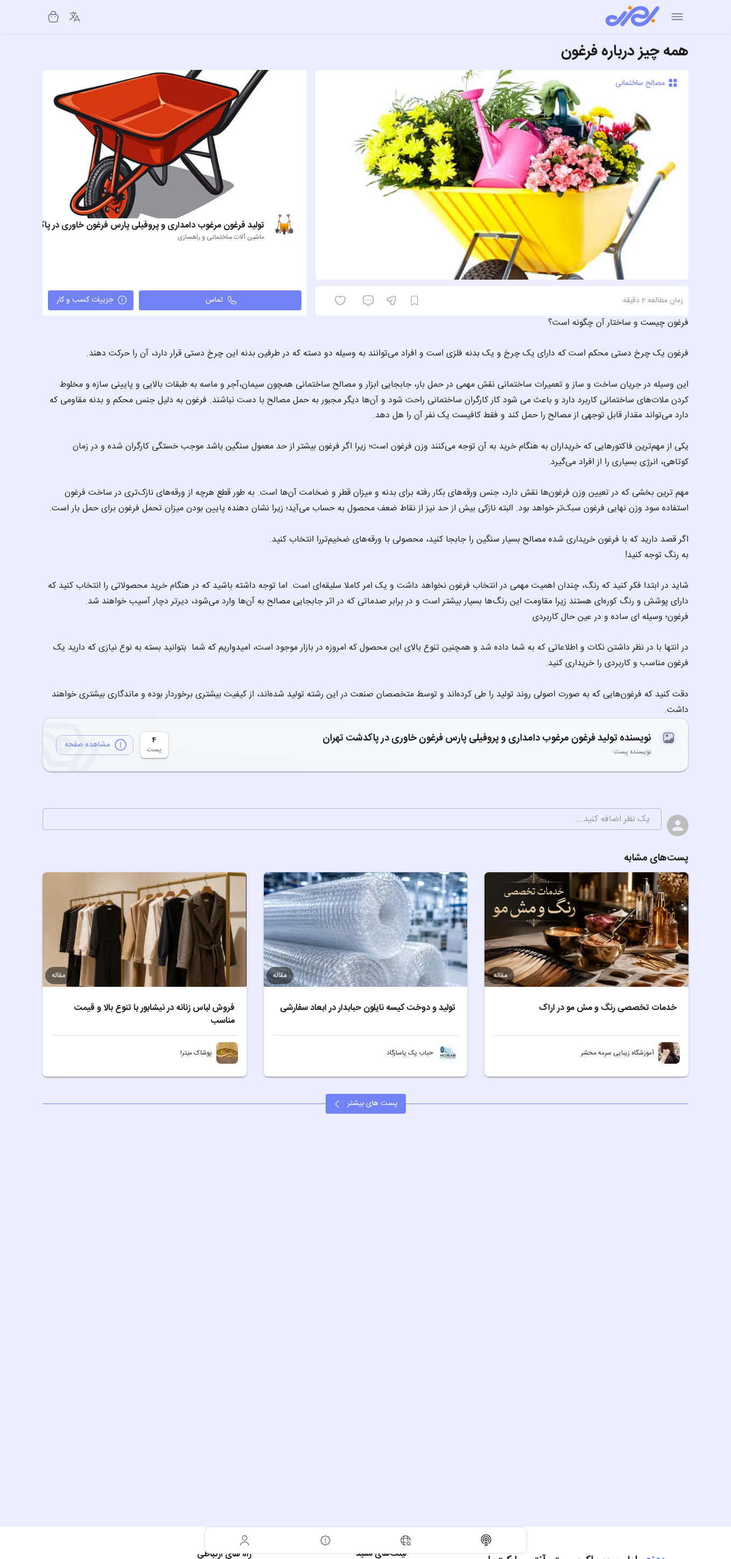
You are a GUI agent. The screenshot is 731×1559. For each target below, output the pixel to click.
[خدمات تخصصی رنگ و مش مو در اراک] (586, 929)
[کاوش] (406, 1540)
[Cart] (53, 16)
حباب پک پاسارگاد (409, 1053)
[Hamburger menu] (677, 16)
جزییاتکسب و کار (85, 300)
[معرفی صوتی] (486, 1540)
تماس (214, 300)
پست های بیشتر (372, 1103)
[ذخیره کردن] (414, 300)
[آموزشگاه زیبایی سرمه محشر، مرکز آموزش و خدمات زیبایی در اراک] (669, 1053)
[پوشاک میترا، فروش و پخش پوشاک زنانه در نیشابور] (227, 1053)
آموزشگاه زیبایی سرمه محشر (617, 1053)
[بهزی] (632, 16)
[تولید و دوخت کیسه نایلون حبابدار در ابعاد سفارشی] (366, 929)
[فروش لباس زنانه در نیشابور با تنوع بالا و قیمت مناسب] (145, 929)
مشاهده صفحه (87, 744)
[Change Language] (75, 16)
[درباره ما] (325, 1540)
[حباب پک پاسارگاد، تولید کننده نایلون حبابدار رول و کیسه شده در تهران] (448, 1053)
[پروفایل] (245, 1540)
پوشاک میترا (196, 1053)
